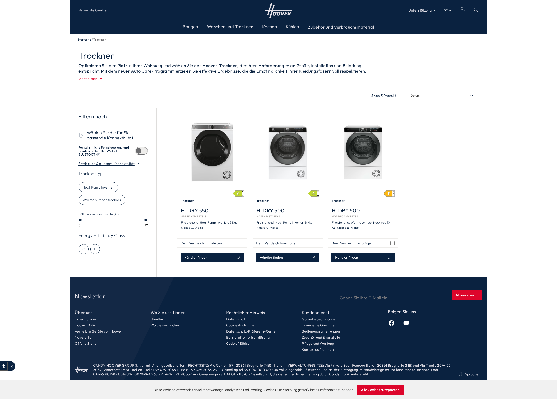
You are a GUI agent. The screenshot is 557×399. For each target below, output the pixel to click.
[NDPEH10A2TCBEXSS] (363, 152)
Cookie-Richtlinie (240, 325)
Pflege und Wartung (318, 343)
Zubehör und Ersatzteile (321, 337)
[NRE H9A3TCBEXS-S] (212, 152)
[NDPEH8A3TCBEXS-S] (288, 152)
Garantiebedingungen (319, 319)
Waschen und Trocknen (230, 26)
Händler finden (195, 257)
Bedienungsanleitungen (321, 331)
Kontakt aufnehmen (318, 349)
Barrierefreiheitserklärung (248, 337)
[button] (11, 366)
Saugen (190, 26)
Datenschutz (236, 319)
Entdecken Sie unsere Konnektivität (106, 163)
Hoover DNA (85, 325)
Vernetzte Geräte (92, 10)
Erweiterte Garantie (318, 325)
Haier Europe (85, 319)
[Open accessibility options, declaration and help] (4, 366)
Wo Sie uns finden (168, 312)
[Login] (462, 9)
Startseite (278, 10)
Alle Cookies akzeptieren (380, 389)
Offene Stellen (87, 343)
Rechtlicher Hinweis (245, 312)
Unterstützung (420, 10)
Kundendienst (315, 312)
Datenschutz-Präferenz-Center (251, 331)
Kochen (269, 26)
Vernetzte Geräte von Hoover (98, 331)
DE (446, 10)
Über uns (84, 312)
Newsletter (84, 337)
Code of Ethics (237, 343)
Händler (157, 319)
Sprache (471, 374)
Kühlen (292, 26)
